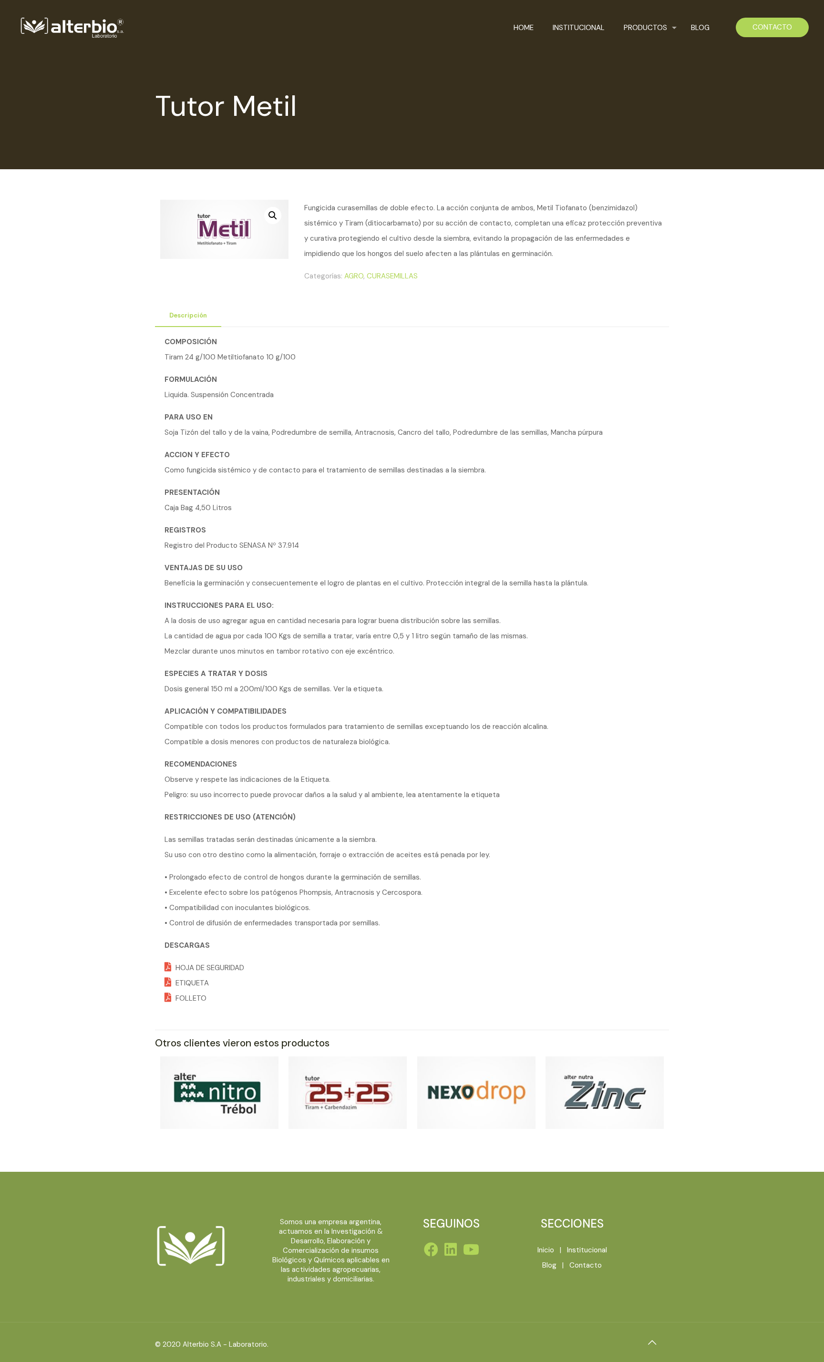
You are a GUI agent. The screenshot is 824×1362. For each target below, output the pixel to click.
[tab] (188, 316)
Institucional (587, 1250)
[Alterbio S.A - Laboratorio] (71, 27)
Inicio (545, 1250)
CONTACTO (772, 27)
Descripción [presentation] (188, 315)
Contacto (585, 1265)
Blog (549, 1265)
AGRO (353, 276)
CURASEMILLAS (392, 276)
